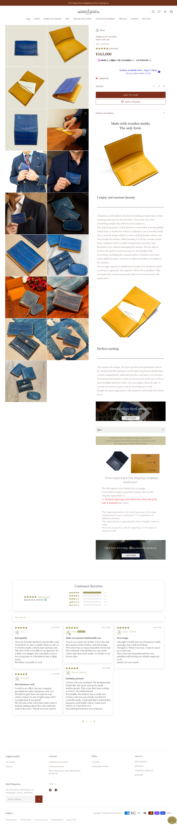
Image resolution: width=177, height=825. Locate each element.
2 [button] (87, 721)
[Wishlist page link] (159, 11)
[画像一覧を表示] (173, 20)
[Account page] (165, 12)
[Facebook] (56, 790)
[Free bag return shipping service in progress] (88, 2)
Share (102, 30)
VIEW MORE (131, 418)
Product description (105, 113)
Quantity (100, 86)
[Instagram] (50, 790)
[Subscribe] (39, 799)
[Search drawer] (153, 12)
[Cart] (171, 12)
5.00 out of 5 (44, 596)
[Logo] (88, 11)
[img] (21, 627)
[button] (102, 48)
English (9, 813)
